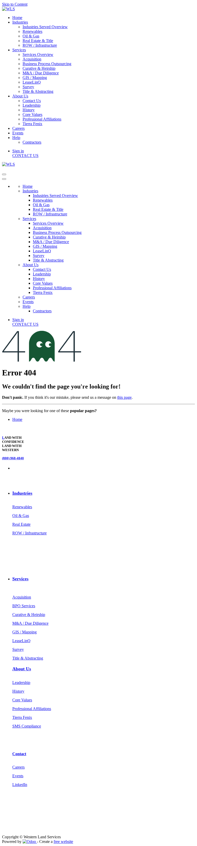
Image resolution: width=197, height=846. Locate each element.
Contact (19, 754)
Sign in (18, 151)
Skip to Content (14, 4)
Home (17, 419)
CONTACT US (25, 155)
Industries (22, 493)
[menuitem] (17, 17)
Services (20, 578)
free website (63, 841)
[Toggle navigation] (4, 174)
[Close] (4, 179)
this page (124, 397)
